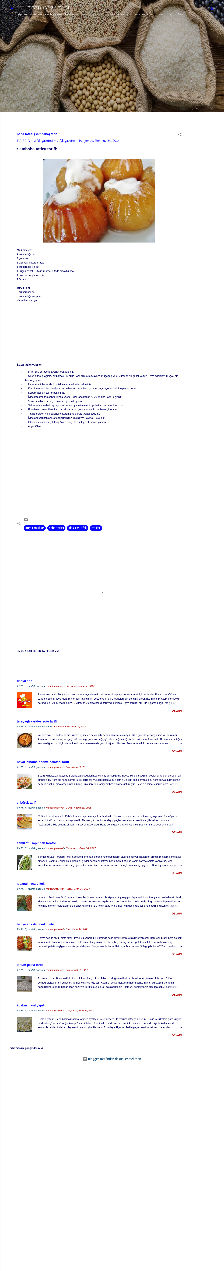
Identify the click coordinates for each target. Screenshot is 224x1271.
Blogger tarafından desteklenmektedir (114, 1059)
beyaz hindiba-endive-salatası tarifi (43, 762)
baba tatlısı (56, 528)
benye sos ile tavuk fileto (35, 924)
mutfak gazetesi (43, 8)
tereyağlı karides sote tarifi (37, 721)
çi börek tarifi (27, 802)
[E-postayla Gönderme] (26, 521)
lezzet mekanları (116, 15)
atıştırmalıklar (34, 528)
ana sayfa (90, 15)
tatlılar (96, 528)
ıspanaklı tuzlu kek (31, 883)
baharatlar (143, 15)
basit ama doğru (171, 15)
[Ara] (212, 9)
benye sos (24, 681)
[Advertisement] (203, 81)
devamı (177, 710)
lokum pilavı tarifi (30, 965)
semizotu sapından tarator (36, 843)
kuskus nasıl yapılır (31, 1005)
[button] (180, 135)
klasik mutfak (78, 528)
